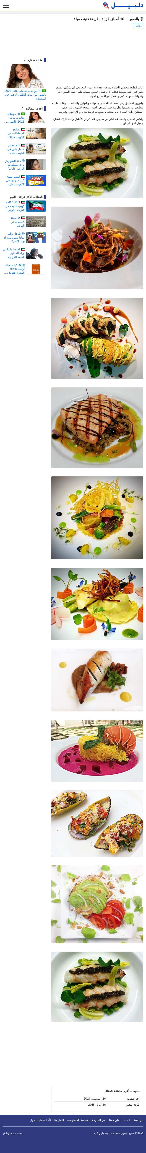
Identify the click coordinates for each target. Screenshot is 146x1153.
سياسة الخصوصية (77, 1120)
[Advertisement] (97, 57)
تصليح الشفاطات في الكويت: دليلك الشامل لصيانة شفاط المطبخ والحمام (16, 133)
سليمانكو (7, 1133)
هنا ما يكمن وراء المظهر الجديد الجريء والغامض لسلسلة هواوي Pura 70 (14, 253)
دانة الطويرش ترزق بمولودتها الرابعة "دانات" (14, 164)
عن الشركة (99, 1120)
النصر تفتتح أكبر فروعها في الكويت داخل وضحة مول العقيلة (15, 180)
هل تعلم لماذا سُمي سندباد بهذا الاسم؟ (14, 237)
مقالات (138, 26)
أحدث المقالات (34, 108)
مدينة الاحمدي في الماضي (18, 221)
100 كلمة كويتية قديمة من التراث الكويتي (15, 206)
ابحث (127, 1120)
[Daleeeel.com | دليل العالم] (123, 5)
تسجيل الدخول (39, 1120)
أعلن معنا (114, 1120)
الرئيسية (138, 1120)
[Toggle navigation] (6, 5)
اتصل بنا (59, 1120)
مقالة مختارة (35, 60)
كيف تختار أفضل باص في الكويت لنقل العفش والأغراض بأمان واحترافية (15, 149)
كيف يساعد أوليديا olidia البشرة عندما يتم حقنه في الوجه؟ (14, 269)
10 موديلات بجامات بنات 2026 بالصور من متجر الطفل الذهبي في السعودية (25, 94)
